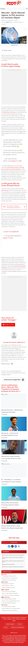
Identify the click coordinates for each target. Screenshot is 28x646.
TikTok (13, 619)
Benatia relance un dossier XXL (8, 583)
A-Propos (20, 624)
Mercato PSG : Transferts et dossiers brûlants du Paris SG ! (13, 561)
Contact (6, 627)
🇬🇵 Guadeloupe (6, 597)
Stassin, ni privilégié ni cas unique (8, 587)
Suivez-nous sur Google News (12, 379)
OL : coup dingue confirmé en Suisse (9, 576)
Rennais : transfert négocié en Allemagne (10, 593)
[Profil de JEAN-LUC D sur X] (12, 364)
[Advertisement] (14, 87)
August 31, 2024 (17, 161)
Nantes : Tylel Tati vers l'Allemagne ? (9, 591)
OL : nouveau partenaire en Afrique (8, 606)
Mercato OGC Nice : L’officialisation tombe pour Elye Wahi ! (12, 411)
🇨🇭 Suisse (4, 574)
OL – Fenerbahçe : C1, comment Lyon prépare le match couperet (11, 480)
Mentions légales (10, 624)
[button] (27, 8)
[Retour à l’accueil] (14, 3)
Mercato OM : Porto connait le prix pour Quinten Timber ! (10, 504)
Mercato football (15, 617)
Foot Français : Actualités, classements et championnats (13, 554)
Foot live (9, 617)
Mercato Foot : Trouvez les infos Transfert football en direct (13, 558)
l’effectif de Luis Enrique (9, 112)
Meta (5, 619)
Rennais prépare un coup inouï (8, 585)
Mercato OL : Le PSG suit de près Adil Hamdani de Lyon (9, 434)
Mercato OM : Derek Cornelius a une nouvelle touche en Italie (11, 457)
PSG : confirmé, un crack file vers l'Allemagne (10, 595)
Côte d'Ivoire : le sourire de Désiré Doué (9, 610)
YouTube (18, 619)
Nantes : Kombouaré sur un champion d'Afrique (11, 608)
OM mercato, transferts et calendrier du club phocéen (13, 566)
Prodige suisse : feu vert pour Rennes (9, 580)
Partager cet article (9, 324)
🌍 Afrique (4, 604)
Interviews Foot (23, 617)
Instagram (9, 619)
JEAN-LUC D (21, 342)
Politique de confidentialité (17, 627)
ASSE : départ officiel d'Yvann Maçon (9, 602)
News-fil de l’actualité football (8, 564)
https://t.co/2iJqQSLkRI (12, 231)
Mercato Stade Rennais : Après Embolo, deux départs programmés (12, 527)
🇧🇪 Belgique (5, 582)
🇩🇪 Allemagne (5, 589)
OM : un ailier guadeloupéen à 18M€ (9, 598)
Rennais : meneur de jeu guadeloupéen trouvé (10, 600)
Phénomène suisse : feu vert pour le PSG (9, 578)
